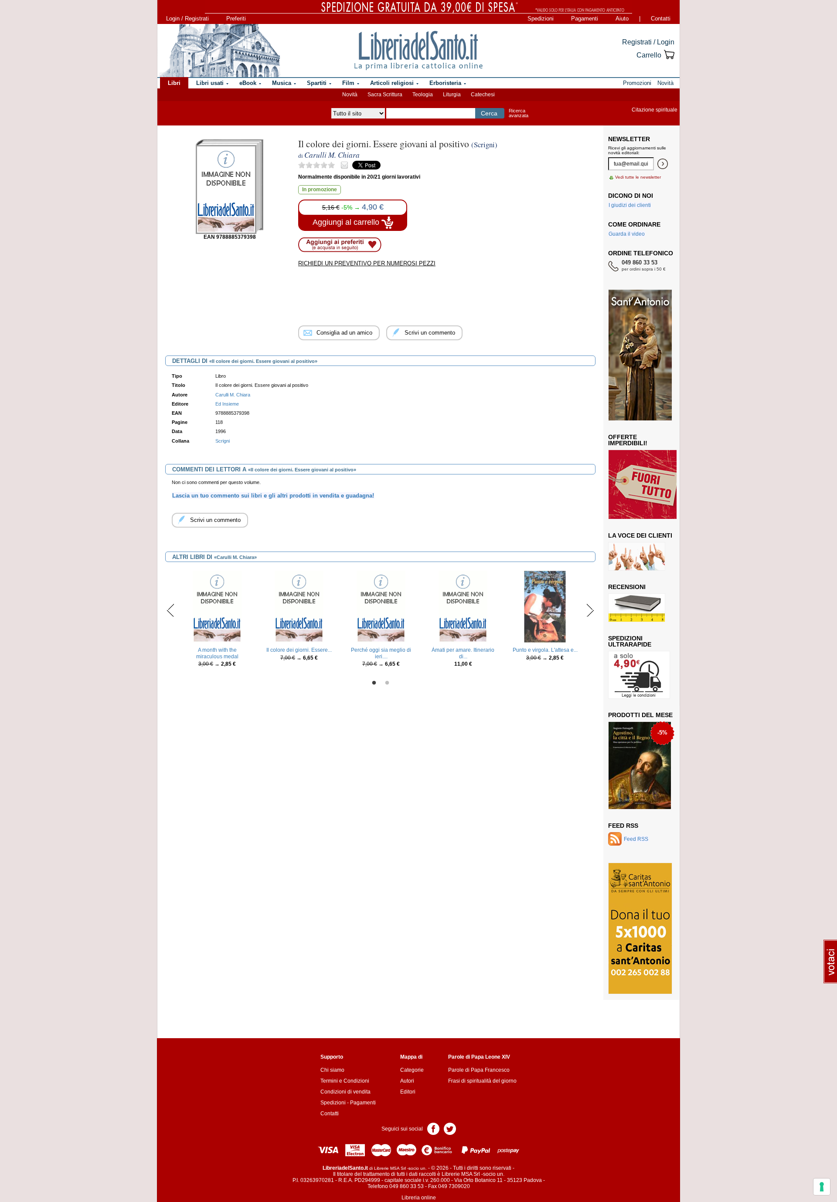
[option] (217, 621)
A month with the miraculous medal (217, 653)
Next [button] (590, 610)
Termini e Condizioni (344, 1081)
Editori (407, 1092)
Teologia (422, 94)
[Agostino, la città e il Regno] (639, 765)
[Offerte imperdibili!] (645, 484)
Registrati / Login (648, 42)
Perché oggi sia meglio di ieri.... (381, 653)
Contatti (660, 18)
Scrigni (222, 441)
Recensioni (627, 586)
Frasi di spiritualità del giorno (482, 1081)
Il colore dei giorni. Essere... (299, 650)
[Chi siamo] (219, 50)
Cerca (489, 113)
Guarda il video (627, 234)
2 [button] (387, 683)
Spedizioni (540, 18)
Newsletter (629, 138)
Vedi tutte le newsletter (638, 177)
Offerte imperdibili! (627, 440)
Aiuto (622, 18)
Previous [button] (170, 610)
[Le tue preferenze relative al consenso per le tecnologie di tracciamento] (821, 1186)
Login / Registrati (187, 18)
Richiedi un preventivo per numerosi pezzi (367, 263)
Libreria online (418, 1198)
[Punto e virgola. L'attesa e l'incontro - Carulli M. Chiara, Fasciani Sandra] (545, 606)
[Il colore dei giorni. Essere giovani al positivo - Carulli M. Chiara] (299, 606)
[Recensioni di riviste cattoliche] (636, 607)
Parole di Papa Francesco (479, 1070)
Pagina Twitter (450, 1128)
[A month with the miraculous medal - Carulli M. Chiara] (217, 606)
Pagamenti (584, 18)
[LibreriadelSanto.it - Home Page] (418, 50)
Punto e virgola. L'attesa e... (545, 650)
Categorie (412, 1070)
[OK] (662, 164)
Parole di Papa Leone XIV (479, 1057)
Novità (349, 94)
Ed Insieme (227, 403)
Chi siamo (332, 1070)
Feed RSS (623, 825)
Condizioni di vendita (345, 1092)
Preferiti (236, 18)
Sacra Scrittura (384, 94)
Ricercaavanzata (518, 113)
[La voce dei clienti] (636, 556)
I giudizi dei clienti (630, 205)
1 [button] (374, 683)
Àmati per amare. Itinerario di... (463, 653)
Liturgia (452, 94)
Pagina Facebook (433, 1128)
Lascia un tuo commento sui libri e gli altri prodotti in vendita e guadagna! (273, 495)
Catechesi (483, 94)
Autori (407, 1081)
